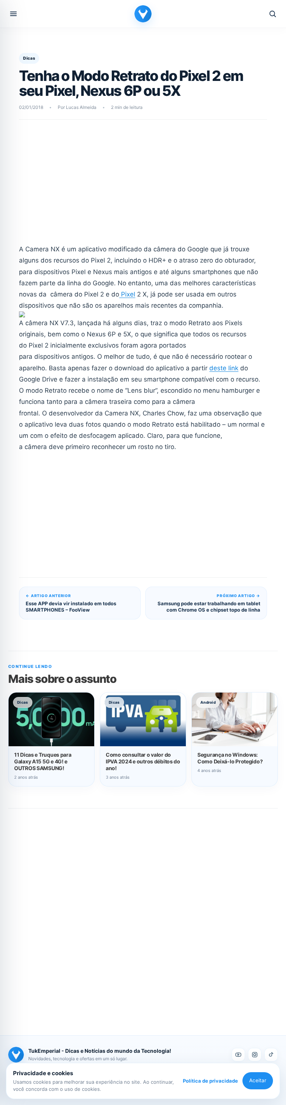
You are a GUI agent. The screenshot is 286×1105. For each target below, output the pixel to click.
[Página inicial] (143, 13)
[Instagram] (254, 1054)
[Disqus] (143, 913)
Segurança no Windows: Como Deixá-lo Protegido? (230, 758)
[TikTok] (271, 1054)
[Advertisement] (143, 187)
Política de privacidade (210, 1081)
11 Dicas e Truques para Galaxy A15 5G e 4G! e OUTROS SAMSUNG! (43, 761)
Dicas (29, 58)
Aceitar (257, 1080)
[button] (13, 14)
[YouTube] (238, 1054)
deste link (223, 368)
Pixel (127, 294)
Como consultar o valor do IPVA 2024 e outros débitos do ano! (143, 761)
